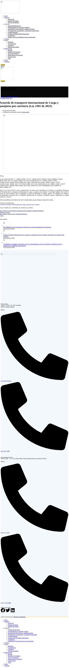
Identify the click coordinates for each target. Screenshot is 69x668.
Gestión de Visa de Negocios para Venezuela (21, 37)
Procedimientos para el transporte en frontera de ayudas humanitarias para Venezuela (27, 227)
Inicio (2, 96)
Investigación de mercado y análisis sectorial (21, 29)
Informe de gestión (13, 22)
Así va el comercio (13, 53)
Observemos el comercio (15, 55)
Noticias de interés (13, 47)
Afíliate (3, 65)
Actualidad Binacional (11, 96)
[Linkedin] (12, 610)
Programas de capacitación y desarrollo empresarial (23, 30)
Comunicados (12, 44)
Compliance (11, 35)
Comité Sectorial (13, 32)
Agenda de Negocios (14, 26)
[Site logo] (10, 13)
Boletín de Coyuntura (14, 52)
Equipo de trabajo (13, 21)
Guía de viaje (12, 57)
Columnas (11, 45)
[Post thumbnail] (6, 225)
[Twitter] (8, 610)
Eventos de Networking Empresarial (18, 34)
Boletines (10, 42)
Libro (9, 58)
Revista (10, 50)
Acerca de (11, 19)
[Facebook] (3, 610)
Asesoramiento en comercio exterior (19, 27)
